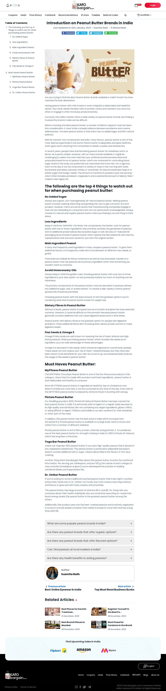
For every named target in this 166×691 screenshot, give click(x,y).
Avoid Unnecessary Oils (23, 52)
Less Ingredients (20, 42)
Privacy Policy (11, 687)
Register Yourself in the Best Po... (118, 611)
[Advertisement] (92, 42)
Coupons (13, 15)
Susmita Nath (101, 27)
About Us (155, 675)
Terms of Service (28, 687)
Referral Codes (110, 15)
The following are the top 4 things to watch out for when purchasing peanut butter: (22, 30)
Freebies (96, 15)
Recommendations (68, 15)
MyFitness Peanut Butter (23, 76)
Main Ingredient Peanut (23, 47)
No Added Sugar (20, 36)
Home (81, 675)
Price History (35, 15)
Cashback (50, 15)
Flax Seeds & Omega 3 (22, 66)
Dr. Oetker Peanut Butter (23, 92)
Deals (23, 15)
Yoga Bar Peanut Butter (23, 87)
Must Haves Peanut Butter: (20, 72)
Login (153, 5)
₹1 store (85, 15)
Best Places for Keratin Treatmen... (73, 611)
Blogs (145, 675)
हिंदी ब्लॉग (136, 675)
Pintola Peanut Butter (22, 82)
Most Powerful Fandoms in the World (120, 624)
